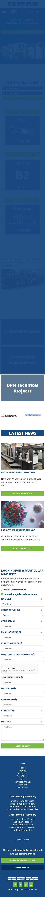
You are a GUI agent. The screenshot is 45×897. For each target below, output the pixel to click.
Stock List (22, 773)
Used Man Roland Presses (22, 827)
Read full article (22, 494)
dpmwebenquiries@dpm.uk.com (20, 594)
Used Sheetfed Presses (22, 800)
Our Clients (22, 776)
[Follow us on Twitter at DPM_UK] (20, 884)
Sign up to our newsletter (22, 860)
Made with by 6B (15, 890)
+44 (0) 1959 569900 (14, 589)
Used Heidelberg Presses (22, 819)
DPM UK (34, 890)
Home (22, 767)
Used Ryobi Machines (22, 830)
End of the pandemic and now (18, 529)
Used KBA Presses (22, 821)
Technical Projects (22, 781)
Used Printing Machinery (22, 803)
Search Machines (22, 867)
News (22, 779)
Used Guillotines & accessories (22, 809)
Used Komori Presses (22, 824)
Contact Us (22, 787)
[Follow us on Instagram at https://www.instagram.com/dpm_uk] (26, 884)
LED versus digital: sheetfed (18, 472)
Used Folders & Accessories (22, 806)
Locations (22, 784)
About (23, 770)
